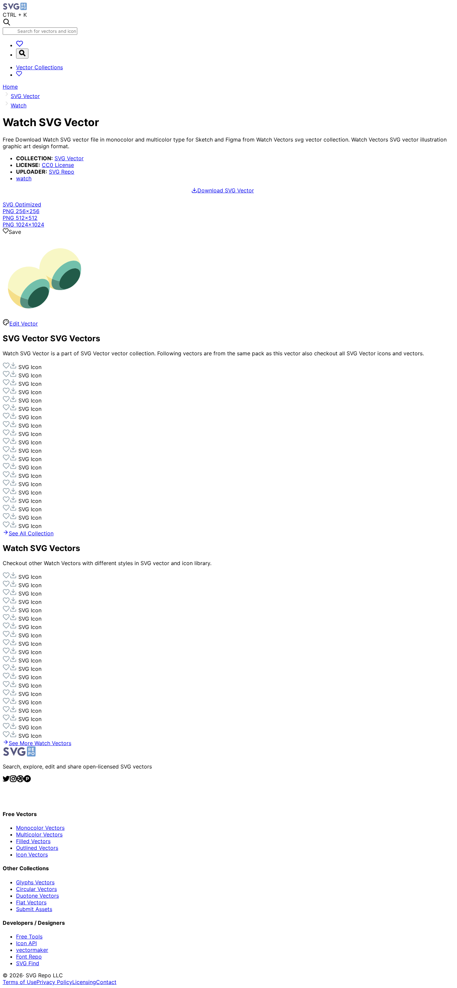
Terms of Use (19, 982)
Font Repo (29, 956)
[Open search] (22, 54)
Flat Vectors (31, 902)
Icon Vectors (32, 854)
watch (23, 178)
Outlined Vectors (37, 847)
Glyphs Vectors (35, 882)
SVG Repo (61, 171)
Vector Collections (39, 67)
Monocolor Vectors (40, 827)
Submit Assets (34, 909)
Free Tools (29, 936)
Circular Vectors (36, 889)
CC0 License (58, 165)
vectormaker (32, 950)
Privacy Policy (54, 982)
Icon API (26, 943)
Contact (106, 982)
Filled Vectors (33, 841)
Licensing (84, 982)
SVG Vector (69, 158)
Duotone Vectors (37, 895)
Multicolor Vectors (39, 834)
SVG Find (27, 963)
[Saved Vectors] (19, 45)
